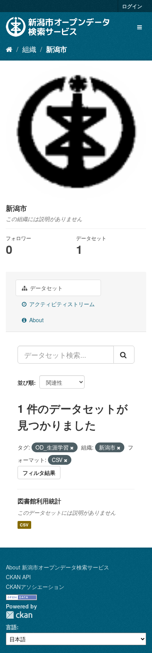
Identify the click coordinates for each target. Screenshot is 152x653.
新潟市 (56, 49)
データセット (45, 288)
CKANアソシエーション (35, 587)
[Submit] (123, 355)
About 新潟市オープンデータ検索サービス (57, 567)
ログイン (132, 6)
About (36, 320)
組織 (29, 49)
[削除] (72, 447)
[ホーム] (9, 49)
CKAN (19, 615)
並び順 (26, 382)
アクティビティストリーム (61, 304)
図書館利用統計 (39, 500)
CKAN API (18, 577)
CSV (24, 525)
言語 (11, 627)
